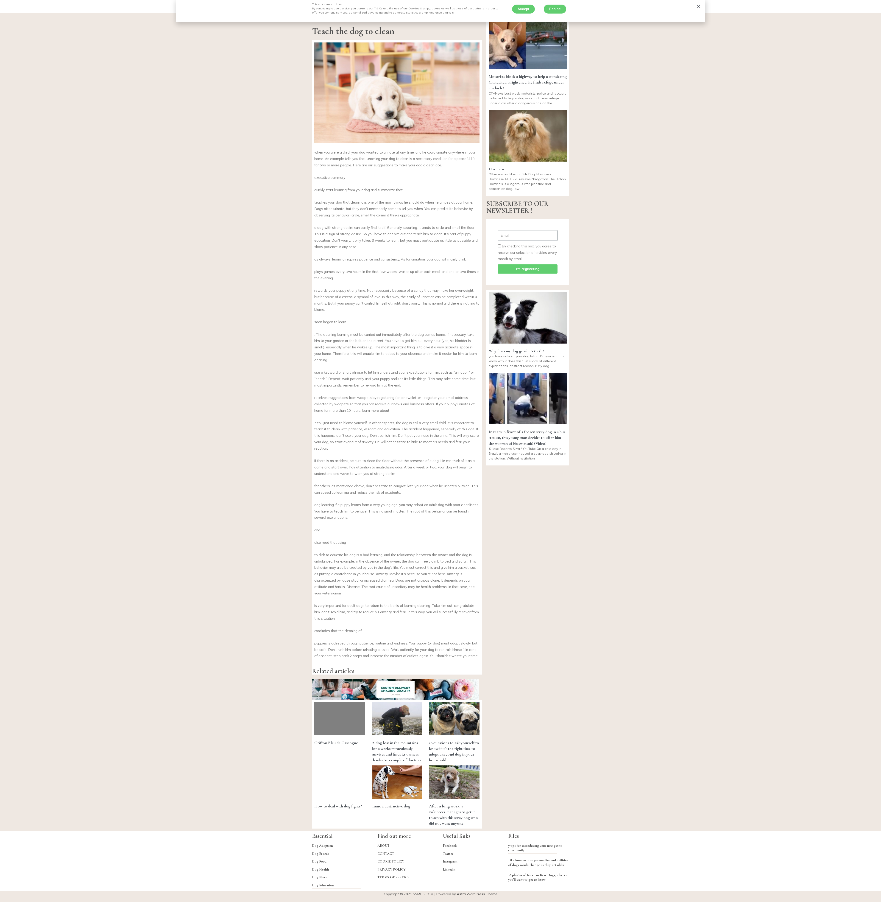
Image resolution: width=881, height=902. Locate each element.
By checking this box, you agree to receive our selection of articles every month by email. (527, 252)
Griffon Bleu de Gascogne (336, 742)
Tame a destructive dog (391, 806)
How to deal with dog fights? (338, 806)
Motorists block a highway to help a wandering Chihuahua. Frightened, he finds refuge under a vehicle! (528, 82)
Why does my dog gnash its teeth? (516, 350)
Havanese (497, 168)
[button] (523, 9)
